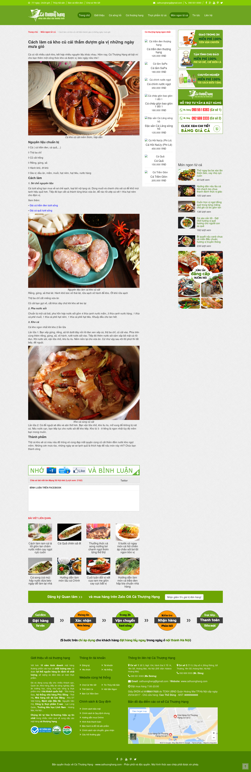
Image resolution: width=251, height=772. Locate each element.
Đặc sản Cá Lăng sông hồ (159, 127)
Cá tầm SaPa (159, 68)
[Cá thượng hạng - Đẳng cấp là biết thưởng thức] (46, 15)
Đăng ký (86, 665)
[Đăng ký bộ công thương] (41, 729)
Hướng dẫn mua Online (93, 717)
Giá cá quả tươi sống (41, 210)
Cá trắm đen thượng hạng (159, 50)
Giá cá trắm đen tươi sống (44, 205)
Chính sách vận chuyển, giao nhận (98, 730)
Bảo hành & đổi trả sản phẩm (95, 725)
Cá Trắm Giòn (158, 177)
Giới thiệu (99, 15)
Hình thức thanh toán (91, 721)
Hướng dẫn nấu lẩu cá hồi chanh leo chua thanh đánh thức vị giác (209, 188)
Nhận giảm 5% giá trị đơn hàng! (184, 597)
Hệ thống (108, 669)
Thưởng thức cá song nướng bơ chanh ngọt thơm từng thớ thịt (98, 547)
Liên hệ (208, 15)
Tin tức (196, 15)
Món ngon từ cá (179, 15)
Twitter (124, 480)
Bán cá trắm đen (75, 2)
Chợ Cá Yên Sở (89, 684)
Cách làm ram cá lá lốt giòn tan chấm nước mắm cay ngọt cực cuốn (40, 547)
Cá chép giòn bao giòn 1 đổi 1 (159, 104)
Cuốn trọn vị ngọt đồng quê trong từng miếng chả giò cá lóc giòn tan (209, 204)
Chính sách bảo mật (91, 708)
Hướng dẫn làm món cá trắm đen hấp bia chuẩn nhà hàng (127, 581)
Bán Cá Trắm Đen (90, 693)
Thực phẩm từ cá (157, 15)
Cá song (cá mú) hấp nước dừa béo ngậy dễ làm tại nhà (40, 580)
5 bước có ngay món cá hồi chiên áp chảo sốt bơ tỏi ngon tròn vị (127, 547)
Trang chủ (84, 15)
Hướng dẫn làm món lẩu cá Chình (69, 578)
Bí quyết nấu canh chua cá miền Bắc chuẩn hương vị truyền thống (209, 239)
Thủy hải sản (59, 2)
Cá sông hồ (115, 15)
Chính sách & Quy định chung (96, 713)
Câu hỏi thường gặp (91, 734)
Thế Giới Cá (87, 689)
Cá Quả (159, 161)
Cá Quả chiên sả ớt (69, 543)
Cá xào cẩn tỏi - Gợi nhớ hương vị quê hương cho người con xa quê (208, 222)
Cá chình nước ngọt (159, 84)
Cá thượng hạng (134, 15)
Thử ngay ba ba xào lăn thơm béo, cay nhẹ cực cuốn (210, 173)
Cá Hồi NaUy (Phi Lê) (159, 145)
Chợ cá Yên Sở (93, 2)
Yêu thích (86, 669)
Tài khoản (108, 665)
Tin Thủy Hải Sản (112, 684)
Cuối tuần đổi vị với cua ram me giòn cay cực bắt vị (98, 580)
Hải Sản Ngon (110, 689)
